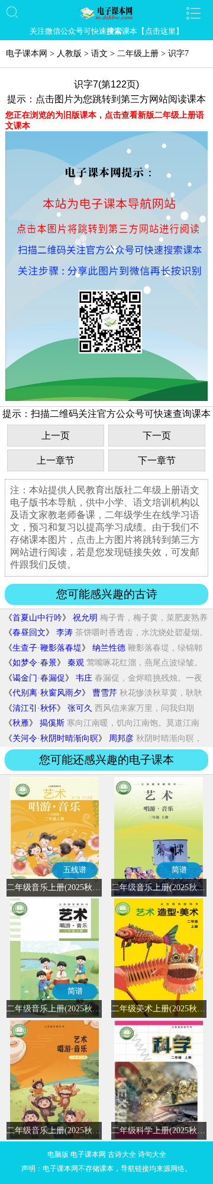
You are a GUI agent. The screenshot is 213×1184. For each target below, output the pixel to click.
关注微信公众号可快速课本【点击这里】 (106, 31)
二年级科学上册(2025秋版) (159, 1130)
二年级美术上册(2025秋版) (159, 1008)
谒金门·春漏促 (38, 678)
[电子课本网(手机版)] (106, 13)
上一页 (55, 436)
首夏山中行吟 (37, 617)
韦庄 (84, 678)
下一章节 (157, 460)
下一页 (157, 436)
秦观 (75, 662)
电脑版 (58, 1154)
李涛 (64, 632)
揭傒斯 (52, 723)
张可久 (79, 708)
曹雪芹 (104, 692)
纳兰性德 (108, 647)
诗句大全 (152, 1154)
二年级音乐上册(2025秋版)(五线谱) (70, 887)
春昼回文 (29, 632)
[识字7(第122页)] (106, 398)
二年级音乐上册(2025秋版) (55, 1130)
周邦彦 (121, 738)
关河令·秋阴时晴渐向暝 (55, 738)
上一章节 (56, 460)
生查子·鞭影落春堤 (47, 647)
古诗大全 (122, 1154)
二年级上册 (138, 53)
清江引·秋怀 (34, 708)
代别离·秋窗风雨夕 (47, 692)
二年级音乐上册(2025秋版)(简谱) (66, 1008)
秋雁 (20, 723)
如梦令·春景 (34, 662)
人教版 (69, 53)
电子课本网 (26, 53)
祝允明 (85, 617)
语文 (99, 53)
